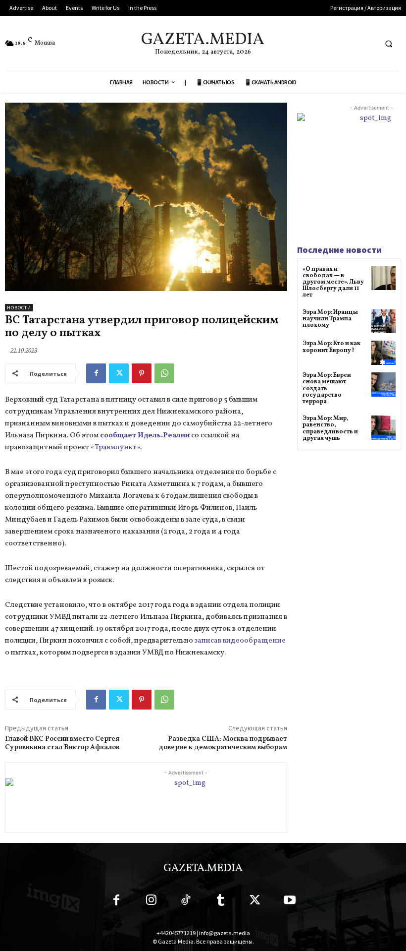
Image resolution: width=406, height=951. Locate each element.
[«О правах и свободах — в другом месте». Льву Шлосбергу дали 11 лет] (383, 278)
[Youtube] (289, 902)
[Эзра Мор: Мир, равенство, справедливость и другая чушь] (383, 428)
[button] (388, 43)
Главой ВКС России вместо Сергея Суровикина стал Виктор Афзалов (62, 743)
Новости (19, 307)
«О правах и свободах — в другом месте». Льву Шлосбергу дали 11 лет (333, 282)
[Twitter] (119, 373)
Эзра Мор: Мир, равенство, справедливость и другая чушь (330, 428)
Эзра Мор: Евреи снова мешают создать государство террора (327, 388)
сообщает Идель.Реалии (145, 435)
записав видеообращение (240, 641)
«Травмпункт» (115, 447)
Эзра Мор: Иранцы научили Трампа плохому (330, 318)
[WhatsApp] (164, 373)
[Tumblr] (220, 902)
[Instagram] (151, 902)
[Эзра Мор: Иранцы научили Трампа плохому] (383, 321)
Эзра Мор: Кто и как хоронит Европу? (331, 347)
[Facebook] (96, 373)
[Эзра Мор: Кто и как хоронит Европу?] (383, 353)
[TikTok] (186, 902)
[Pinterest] (142, 373)
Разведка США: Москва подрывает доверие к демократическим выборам (222, 743)
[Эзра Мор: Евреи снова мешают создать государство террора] (383, 384)
